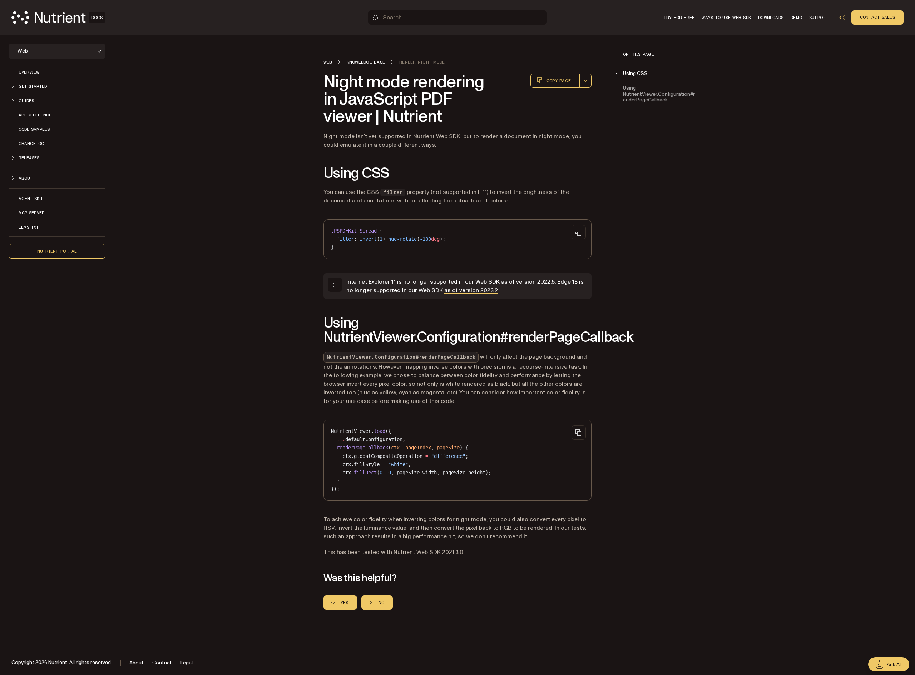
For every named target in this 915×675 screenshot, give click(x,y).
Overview (29, 72)
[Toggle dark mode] (842, 17)
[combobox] (585, 81)
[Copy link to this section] (313, 173)
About (136, 662)
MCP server (32, 213)
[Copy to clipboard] (579, 232)
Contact (162, 662)
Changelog (31, 143)
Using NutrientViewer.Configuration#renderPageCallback (659, 94)
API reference (35, 115)
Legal (186, 662)
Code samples (34, 129)
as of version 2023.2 (471, 290)
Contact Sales (877, 17)
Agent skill (32, 198)
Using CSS (635, 73)
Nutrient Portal (57, 251)
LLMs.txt (29, 227)
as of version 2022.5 (528, 282)
